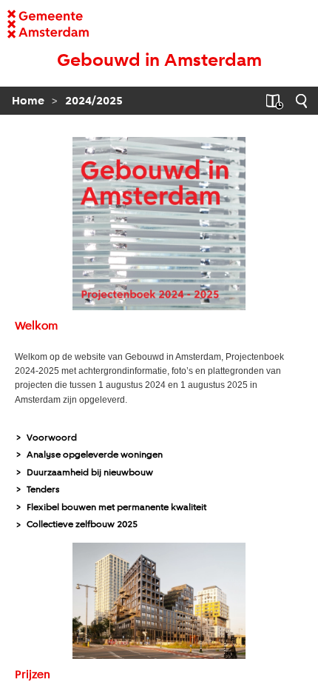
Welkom (36, 326)
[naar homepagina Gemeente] (38, 24)
